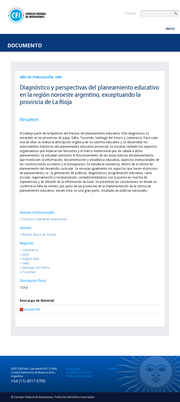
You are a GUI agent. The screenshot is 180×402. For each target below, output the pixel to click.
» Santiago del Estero (35, 267)
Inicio (170, 29)
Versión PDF (32, 309)
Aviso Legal (73, 369)
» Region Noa (29, 259)
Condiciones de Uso (78, 372)
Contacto (130, 13)
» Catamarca (29, 250)
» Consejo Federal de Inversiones (43, 219)
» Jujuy (24, 254)
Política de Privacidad (79, 376)
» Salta (24, 263)
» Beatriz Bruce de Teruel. (38, 234)
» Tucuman (28, 272)
